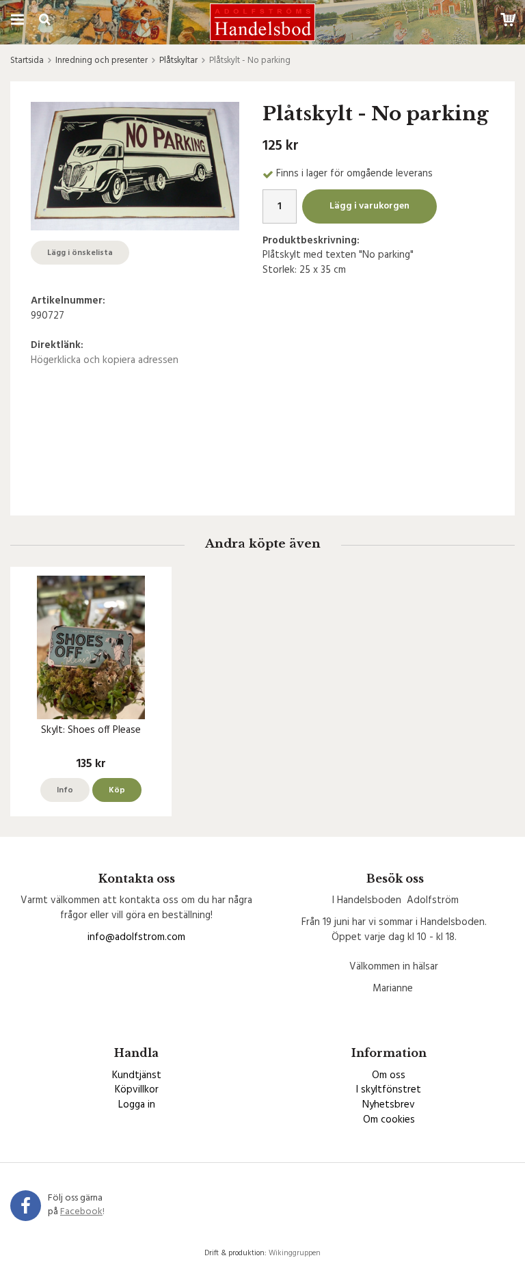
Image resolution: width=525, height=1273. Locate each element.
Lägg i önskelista (80, 253)
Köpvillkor (137, 1090)
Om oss (388, 1075)
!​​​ (82, 1212)
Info (65, 790)
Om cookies (389, 1120)
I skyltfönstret (388, 1090)
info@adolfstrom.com (136, 937)
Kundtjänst (136, 1075)
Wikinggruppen (295, 1253)
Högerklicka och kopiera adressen (104, 360)
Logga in (136, 1105)
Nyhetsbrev (388, 1105)
